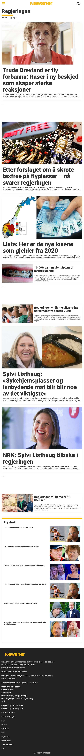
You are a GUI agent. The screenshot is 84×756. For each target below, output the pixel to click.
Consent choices (42, 753)
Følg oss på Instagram (12, 708)
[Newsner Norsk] (41, 3)
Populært (6, 741)
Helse (4, 724)
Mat (3, 732)
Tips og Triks (7, 745)
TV (2, 749)
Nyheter (5, 737)
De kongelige (8, 716)
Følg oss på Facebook (12, 705)
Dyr (3, 720)
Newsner (4, 18)
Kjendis (5, 728)
